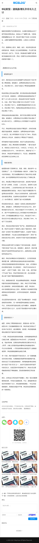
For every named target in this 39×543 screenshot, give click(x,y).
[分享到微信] (4, 422)
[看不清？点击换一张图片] (32, 515)
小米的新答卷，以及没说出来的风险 (17, 496)
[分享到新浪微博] (9, 422)
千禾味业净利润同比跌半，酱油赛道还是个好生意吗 (21, 493)
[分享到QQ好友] (15, 422)
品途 (7, 18)
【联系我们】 (27, 408)
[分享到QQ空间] (20, 422)
